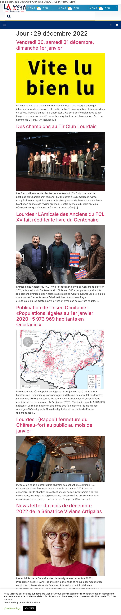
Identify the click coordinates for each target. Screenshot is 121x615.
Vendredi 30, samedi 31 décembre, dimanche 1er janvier (55, 45)
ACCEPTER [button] (29, 608)
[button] (4, 24)
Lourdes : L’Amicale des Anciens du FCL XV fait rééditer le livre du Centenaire (60, 217)
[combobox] (50, 16)
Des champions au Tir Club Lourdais (56, 126)
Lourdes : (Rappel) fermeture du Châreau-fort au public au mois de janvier (54, 425)
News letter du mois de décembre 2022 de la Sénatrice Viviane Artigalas (59, 508)
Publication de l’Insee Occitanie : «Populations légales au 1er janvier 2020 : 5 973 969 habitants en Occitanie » (54, 316)
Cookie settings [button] (12, 608)
